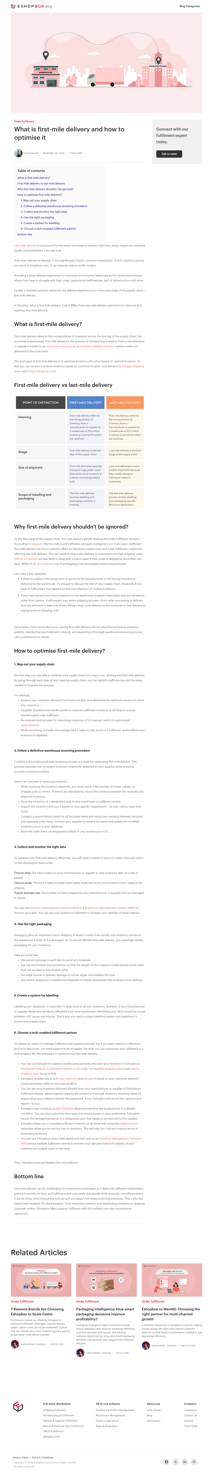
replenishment (30, 725)
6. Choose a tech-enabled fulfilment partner (48, 229)
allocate (89, 1078)
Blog (149, 1415)
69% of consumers (26, 559)
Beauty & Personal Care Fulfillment (63, 1426)
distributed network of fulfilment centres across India (54, 1069)
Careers (188, 1421)
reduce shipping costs (42, 371)
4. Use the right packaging (37, 217)
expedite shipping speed (108, 1069)
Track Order (191, 1426)
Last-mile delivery (25, 245)
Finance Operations (107, 1421)
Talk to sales (169, 154)
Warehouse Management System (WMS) (110, 908)
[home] (27, 6)
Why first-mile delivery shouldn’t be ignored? (45, 189)
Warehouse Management (110, 1415)
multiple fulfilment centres (96, 346)
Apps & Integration (106, 1426)
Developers (153, 1421)
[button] (189, 6)
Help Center (154, 1410)
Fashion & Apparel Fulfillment (60, 1421)
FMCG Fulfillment (53, 1431)
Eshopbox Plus (51, 1437)
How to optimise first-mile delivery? (39, 195)
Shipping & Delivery (54, 1410)
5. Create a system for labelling (40, 223)
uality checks (62, 1108)
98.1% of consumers (41, 564)
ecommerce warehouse (61, 346)
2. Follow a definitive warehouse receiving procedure (54, 206)
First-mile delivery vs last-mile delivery (41, 183)
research (36, 544)
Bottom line (24, 234)
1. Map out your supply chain (39, 200)
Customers (190, 1410)
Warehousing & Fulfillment (58, 1415)
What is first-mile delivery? (33, 178)
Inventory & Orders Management (115, 1410)
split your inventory (65, 1078)
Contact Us (190, 1415)
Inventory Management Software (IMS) (54, 908)
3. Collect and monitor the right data (44, 212)
